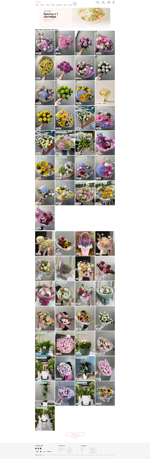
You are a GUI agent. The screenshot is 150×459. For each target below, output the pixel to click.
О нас (82, 449)
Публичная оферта (70, 451)
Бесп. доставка (59, 4)
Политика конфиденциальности (93, 451)
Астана (48, 455)
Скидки (65, 4)
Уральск (77, 455)
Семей (97, 455)
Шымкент (64, 455)
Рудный (101, 455)
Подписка (70, 4)
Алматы (43, 455)
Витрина (53, 4)
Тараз (86, 455)
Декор (75, 4)
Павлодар (106, 455)
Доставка (70, 449)
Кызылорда (111, 455)
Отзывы (60, 451)
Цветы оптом (93, 449)
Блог (82, 451)
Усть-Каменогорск (70, 455)
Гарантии (60, 448)
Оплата (69, 448)
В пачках (47, 4)
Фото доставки (61, 449)
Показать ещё (75, 434)
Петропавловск (54, 455)
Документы (92, 448)
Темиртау (82, 455)
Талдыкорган (91, 455)
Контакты (83, 448)
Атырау (59, 455)
